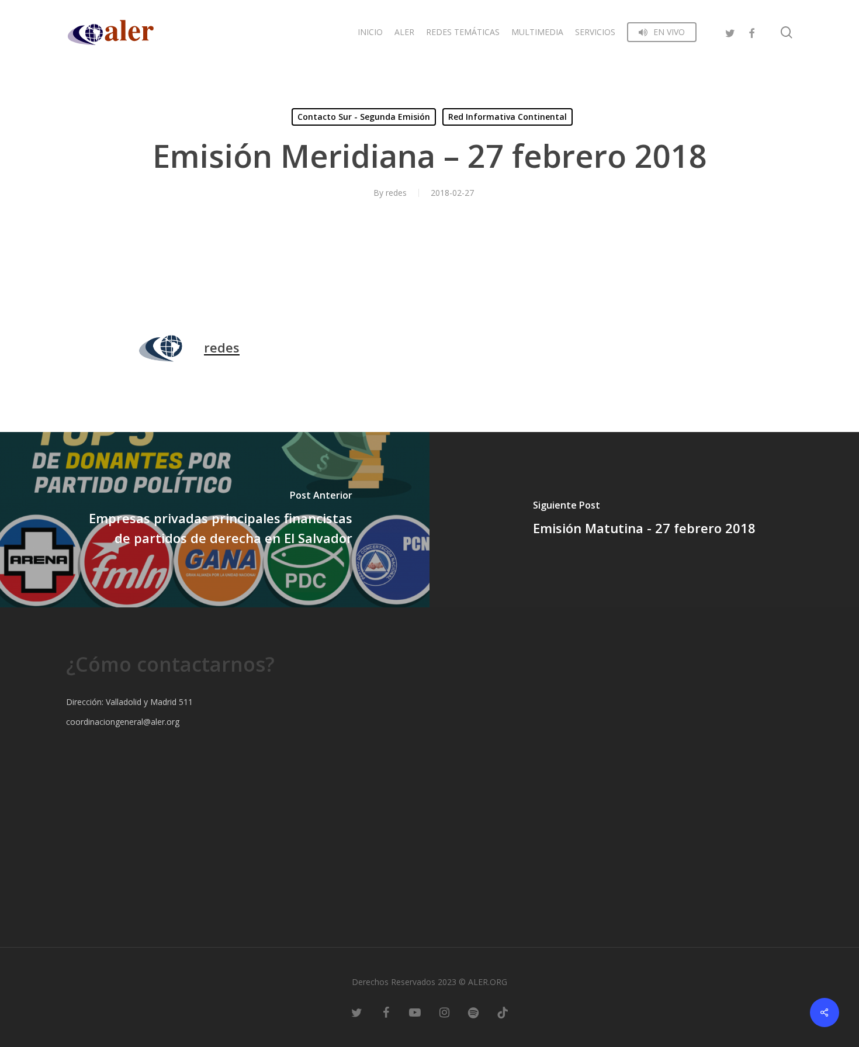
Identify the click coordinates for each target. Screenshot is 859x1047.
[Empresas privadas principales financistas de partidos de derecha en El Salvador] (215, 519)
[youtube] (415, 1012)
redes (396, 192)
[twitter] (730, 32)
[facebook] (751, 32)
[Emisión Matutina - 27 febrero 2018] (644, 519)
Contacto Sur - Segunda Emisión (363, 116)
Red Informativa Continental (507, 116)
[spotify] (473, 1012)
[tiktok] (502, 1012)
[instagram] (444, 1012)
